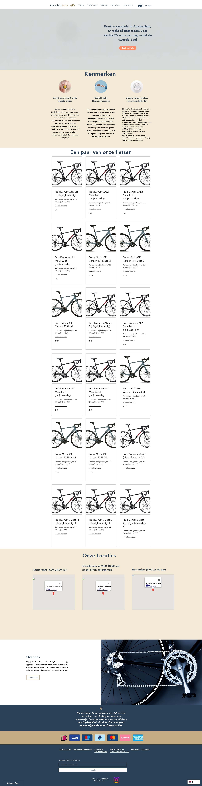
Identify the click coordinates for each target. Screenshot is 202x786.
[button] (139, 5)
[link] (67, 193)
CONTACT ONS (65, 750)
